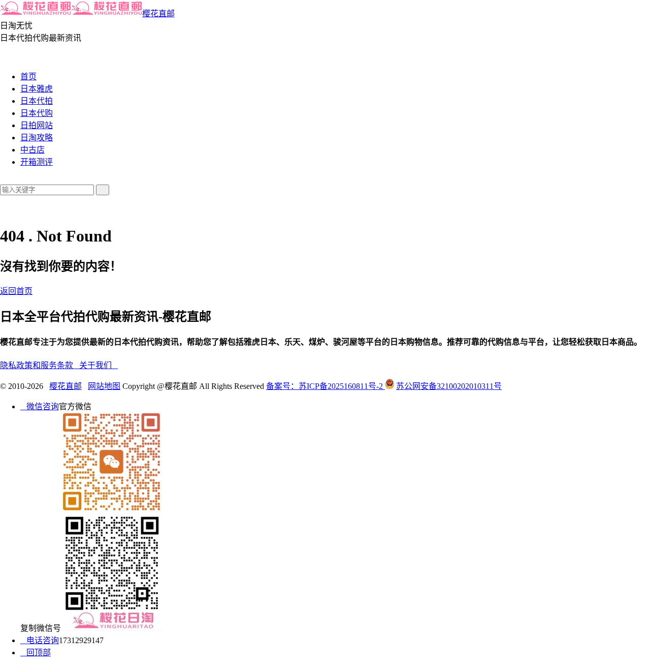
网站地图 (104, 386)
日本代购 (36, 113)
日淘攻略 (36, 137)
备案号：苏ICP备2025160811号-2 (325, 386)
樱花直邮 (158, 13)
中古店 (32, 149)
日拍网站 (36, 125)
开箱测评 (36, 162)
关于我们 (98, 365)
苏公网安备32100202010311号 (449, 386)
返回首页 (16, 291)
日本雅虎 (36, 88)
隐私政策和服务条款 (39, 365)
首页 (28, 76)
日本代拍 (36, 101)
